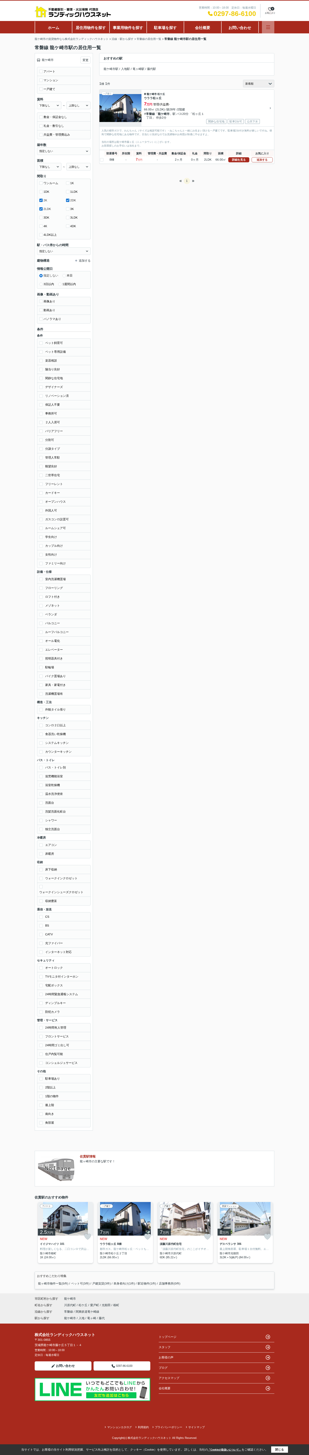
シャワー (51, 820)
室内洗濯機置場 (55, 579)
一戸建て (49, 89)
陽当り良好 (52, 369)
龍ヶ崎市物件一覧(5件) (53, 1283)
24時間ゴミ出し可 (57, 1045)
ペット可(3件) (80, 1283)
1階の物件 (52, 1096)
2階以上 (50, 1087)
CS (47, 916)
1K (72, 183)
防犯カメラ (52, 1011)
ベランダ (51, 614)
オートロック (54, 967)
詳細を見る (239, 159)
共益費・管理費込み (57, 134)
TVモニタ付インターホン (61, 976)
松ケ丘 (161, 94)
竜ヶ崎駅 (138, 69)
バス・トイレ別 (55, 767)
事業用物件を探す (128, 28)
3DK (46, 217)
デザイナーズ (54, 387)
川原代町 (70, 1305)
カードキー (52, 492)
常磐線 (150, 113)
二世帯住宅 (52, 475)
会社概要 (202, 28)
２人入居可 (52, 422)
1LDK (74, 191)
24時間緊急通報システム (61, 994)
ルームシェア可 (55, 528)
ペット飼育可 (54, 343)
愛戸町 (95, 1305)
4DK (73, 226)
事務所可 (51, 413)
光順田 (106, 1305)
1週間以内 (69, 284)
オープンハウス (55, 501)
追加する (262, 159)
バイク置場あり (55, 676)
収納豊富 (51, 901)
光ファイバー (54, 943)
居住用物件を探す (91, 28)
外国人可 (51, 510)
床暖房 (49, 853)
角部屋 (49, 1122)
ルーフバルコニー (57, 632)
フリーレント (54, 484)
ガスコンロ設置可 (57, 519)
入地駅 (125, 69)
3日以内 (49, 284)
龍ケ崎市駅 (111, 69)
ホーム (53, 28)
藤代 (102, 1318)
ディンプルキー (55, 1003)
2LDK (47, 209)
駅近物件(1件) (147, 1283)
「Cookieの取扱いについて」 (225, 1449)
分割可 (49, 440)
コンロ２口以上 (55, 725)
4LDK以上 (50, 234)
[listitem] (65, 1232)
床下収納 (51, 869)
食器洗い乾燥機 (55, 734)
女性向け (51, 554)
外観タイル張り (55, 709)
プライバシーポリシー (168, 1427)
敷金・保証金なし (55, 117)
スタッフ (164, 1347)
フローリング (54, 588)
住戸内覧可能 (54, 1054)
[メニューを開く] (268, 27)
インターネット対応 (58, 952)
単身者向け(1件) (124, 1283)
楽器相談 (51, 360)
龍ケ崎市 (152, 94)
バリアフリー (54, 431)
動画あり (49, 310)
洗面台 (49, 802)
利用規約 (143, 1427)
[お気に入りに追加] (87, 1236)
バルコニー (52, 623)
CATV (49, 934)
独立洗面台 (52, 829)
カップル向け (54, 545)
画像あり (49, 301)
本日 (70, 275)
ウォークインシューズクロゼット (61, 892)
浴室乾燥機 (52, 785)
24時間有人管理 (55, 1027)
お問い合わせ (239, 28)
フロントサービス (57, 1036)
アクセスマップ (169, 1378)
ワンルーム (51, 183)
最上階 (49, 1105)
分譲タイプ (52, 448)
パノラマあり (52, 319)
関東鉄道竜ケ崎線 (87, 1311)
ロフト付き (52, 596)
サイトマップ (196, 1427)
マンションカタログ (119, 1427)
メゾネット (52, 605)
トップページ (167, 1336)
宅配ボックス (54, 985)
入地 (82, 1318)
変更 (85, 60)
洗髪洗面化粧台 (55, 811)
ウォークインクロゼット (61, 878)
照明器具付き (54, 658)
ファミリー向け (55, 563)
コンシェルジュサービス (61, 1062)
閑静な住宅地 (54, 378)
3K (72, 209)
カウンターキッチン (58, 751)
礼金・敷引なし (54, 125)
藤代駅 (151, 69)
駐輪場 (49, 667)
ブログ (163, 1367)
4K (45, 226)
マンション (51, 80)
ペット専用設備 (55, 351)
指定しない (51, 275)
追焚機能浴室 (54, 776)
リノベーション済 (57, 395)
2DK (73, 200)
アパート (49, 71)
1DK (46, 191)
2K (45, 200)
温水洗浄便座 (54, 794)
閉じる (279, 1449)
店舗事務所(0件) (169, 1283)
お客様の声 (166, 1357)
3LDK (74, 217)
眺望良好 (51, 466)
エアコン (51, 845)
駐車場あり (52, 1078)
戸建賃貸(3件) (101, 1283)
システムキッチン (57, 743)
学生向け (51, 537)
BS (47, 925)
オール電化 (52, 640)
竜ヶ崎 (91, 1318)
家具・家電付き (55, 685)
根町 (116, 1305)
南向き (49, 1114)
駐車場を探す (165, 28)
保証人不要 (52, 404)
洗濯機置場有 (54, 693)
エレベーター (54, 649)
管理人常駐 (52, 457)
